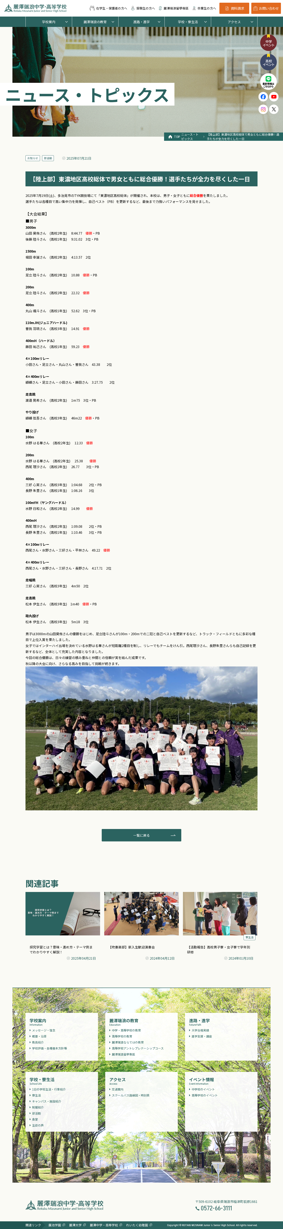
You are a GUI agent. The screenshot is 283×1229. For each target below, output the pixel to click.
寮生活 (250, 937)
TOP (175, 137)
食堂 (35, 1119)
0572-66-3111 (216, 1208)
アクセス (234, 21)
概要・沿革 (39, 1036)
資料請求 (237, 8)
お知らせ (32, 158)
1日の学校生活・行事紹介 (49, 1089)
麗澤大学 (75, 1225)
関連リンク (33, 1225)
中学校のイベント (203, 1089)
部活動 (48, 158)
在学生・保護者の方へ (111, 8)
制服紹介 (38, 1107)
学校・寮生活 (188, 21)
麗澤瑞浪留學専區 (176, 8)
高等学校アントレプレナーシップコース (138, 1048)
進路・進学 (141, 21)
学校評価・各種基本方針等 (49, 1048)
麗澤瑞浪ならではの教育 (128, 1042)
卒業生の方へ (206, 8)
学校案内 (48, 21)
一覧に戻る (141, 835)
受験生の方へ (145, 8)
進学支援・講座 (202, 1036)
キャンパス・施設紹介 (46, 1101)
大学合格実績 (200, 1030)
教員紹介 (38, 1042)
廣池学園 (54, 1225)
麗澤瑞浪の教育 (95, 21)
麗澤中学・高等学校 (104, 1225)
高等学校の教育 (122, 1036)
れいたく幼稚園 (137, 1225)
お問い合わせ (269, 8)
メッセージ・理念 (43, 1030)
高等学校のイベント (205, 1095)
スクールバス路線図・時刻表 (131, 1095)
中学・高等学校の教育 (126, 1030)
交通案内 (117, 1089)
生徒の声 (38, 1125)
